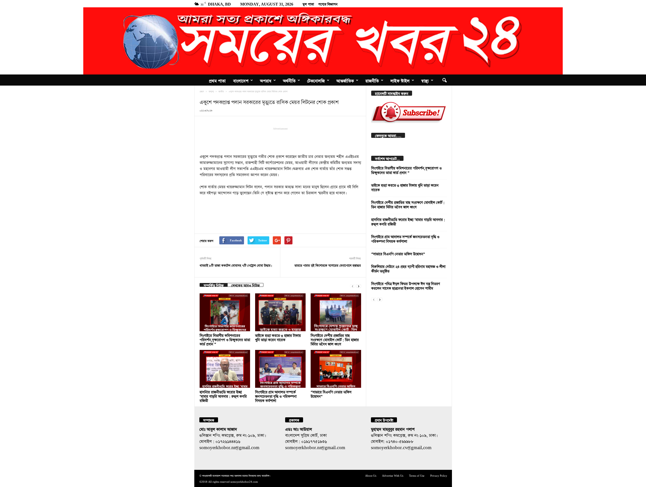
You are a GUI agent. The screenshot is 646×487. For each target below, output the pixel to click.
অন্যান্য (211, 91)
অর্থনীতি (289, 80)
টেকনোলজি (316, 80)
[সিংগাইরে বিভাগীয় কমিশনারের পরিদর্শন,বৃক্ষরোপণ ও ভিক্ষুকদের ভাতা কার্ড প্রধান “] (225, 312)
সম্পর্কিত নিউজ (214, 285)
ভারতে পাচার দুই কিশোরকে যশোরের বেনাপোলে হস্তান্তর (327, 265)
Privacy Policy (438, 475)
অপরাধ (265, 80)
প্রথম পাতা (217, 80)
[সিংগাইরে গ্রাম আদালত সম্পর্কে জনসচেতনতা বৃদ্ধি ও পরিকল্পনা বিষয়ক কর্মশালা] (280, 369)
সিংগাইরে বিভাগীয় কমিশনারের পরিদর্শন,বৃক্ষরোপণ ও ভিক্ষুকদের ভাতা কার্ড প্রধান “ (225, 339)
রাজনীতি (372, 80)
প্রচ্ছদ (202, 91)
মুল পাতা (308, 3)
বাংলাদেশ (240, 80)
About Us (370, 475)
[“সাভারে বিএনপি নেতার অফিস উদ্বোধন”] (336, 369)
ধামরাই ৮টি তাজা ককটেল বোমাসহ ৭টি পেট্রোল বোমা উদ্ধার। (235, 265)
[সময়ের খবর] (323, 40)
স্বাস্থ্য (425, 80)
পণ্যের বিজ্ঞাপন (327, 3)
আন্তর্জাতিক (345, 80)
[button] (444, 80)
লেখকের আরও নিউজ (245, 285)
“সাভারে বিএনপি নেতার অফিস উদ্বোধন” (398, 253)
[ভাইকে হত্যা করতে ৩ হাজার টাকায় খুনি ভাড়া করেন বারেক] (280, 312)
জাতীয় (221, 91)
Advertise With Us (392, 475)
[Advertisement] (280, 140)
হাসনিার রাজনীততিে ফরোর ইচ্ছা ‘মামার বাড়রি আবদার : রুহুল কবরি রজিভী (223, 395)
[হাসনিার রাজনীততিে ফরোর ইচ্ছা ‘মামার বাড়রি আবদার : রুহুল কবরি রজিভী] (225, 369)
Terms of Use (416, 475)
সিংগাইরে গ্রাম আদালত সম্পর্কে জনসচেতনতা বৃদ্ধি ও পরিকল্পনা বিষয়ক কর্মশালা (276, 395)
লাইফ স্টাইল (400, 80)
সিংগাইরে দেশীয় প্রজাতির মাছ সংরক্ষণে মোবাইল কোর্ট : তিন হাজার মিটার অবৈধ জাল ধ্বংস (335, 339)
